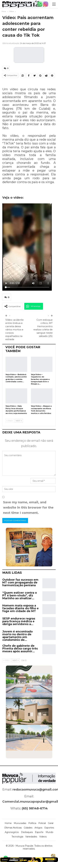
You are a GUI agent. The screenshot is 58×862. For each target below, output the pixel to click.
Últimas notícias (13, 827)
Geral (50, 823)
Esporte (39, 832)
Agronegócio (12, 832)
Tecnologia (17, 836)
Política (32, 823)
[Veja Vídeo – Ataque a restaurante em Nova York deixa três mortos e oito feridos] (42, 396)
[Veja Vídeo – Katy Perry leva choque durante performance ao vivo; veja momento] (16, 396)
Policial (42, 823)
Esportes (49, 827)
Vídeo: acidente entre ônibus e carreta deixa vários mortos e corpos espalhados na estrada (14, 329)
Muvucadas (20, 823)
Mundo (49, 832)
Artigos (38, 827)
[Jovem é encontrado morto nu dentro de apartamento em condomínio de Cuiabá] (49, 635)
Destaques (27, 832)
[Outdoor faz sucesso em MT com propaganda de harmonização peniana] (49, 583)
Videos (43, 836)
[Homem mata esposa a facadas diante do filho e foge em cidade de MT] (49, 609)
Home (8, 823)
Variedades (31, 836)
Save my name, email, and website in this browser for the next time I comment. (28, 507)
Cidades (28, 827)
